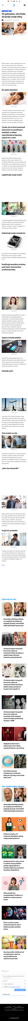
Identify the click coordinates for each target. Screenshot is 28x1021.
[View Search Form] (3, 5)
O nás (14, 1006)
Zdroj (3, 565)
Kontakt (19, 1006)
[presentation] (14, 609)
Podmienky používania (19, 1007)
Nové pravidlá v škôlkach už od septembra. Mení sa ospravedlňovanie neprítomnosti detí (14, 955)
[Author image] (3, 20)
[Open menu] (24, 5)
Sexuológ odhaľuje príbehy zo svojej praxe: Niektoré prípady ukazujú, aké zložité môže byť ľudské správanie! (14, 622)
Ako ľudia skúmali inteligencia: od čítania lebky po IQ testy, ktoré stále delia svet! (14, 774)
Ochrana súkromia (8, 1007)
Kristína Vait (9, 20)
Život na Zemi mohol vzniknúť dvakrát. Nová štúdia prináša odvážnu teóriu (12, 926)
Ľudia (10, 11)
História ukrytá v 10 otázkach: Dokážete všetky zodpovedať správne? (13, 836)
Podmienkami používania (14, 987)
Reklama (9, 1006)
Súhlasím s (12, 987)
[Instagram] (11, 1)
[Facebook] (8, 1)
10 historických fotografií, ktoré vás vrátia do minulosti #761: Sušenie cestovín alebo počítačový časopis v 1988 (13, 716)
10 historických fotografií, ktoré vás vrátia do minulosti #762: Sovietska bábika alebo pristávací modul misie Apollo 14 (13, 684)
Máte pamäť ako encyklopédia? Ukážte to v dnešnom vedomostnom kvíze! (13, 896)
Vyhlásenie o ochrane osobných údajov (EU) (14, 1010)
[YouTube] (14, 1)
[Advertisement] (14, 583)
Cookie (14, 1008)
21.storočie (5, 11)
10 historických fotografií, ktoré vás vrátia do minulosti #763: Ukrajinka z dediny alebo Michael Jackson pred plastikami (14, 653)
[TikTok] (19, 1)
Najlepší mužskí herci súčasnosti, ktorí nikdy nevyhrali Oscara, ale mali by (14, 746)
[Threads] (17, 1)
